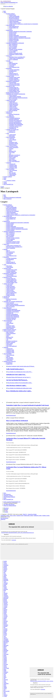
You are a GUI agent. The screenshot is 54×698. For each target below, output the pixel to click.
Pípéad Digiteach (13, 144)
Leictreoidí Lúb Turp (13, 127)
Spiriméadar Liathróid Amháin (15, 54)
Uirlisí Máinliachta (10, 116)
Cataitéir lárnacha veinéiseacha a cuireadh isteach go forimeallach (23, 23)
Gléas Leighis (13, 515)
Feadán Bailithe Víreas (14, 90)
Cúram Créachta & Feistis (12, 146)
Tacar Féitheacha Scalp (14, 67)
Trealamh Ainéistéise (13, 78)
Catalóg (5, 183)
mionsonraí (13, 415)
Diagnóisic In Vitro (10, 86)
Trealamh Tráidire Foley (14, 80)
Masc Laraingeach (13, 45)
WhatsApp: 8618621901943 (9, 505)
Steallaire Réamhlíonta (14, 18)
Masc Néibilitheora (13, 44)
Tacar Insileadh (12, 64)
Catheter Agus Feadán (11, 100)
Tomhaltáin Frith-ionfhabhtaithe (16, 124)
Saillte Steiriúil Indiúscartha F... (15, 369)
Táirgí (4, 12)
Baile (4, 11)
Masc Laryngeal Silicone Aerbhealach (17, 420)
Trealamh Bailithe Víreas (14, 91)
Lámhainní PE (12, 164)
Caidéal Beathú (12, 134)
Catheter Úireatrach (13, 105)
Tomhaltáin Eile (12, 128)
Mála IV (11, 62)
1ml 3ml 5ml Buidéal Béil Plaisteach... (17, 380)
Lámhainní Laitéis (13, 167)
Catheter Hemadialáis (13, 21)
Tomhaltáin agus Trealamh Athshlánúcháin (15, 94)
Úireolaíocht (9, 113)
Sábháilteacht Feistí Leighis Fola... (16, 374)
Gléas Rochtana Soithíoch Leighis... (16, 385)
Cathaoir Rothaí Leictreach (15, 96)
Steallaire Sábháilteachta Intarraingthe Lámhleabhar (20, 31)
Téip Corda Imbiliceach (14, 161)
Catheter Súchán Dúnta (14, 109)
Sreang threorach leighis (14, 85)
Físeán (4, 178)
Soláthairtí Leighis (38, 515)
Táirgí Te (25, 514)
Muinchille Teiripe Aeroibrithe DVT (17, 57)
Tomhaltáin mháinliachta (14, 118)
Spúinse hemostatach (13, 147)
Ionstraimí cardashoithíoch (15, 122)
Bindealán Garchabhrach (14, 155)
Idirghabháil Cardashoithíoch (12, 81)
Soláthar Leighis (45, 515)
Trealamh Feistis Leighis (14, 77)
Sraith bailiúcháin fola (14, 26)
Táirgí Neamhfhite (10, 169)
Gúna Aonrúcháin (13, 170)
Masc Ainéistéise (12, 48)
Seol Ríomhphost (4, 518)
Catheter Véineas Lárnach (15, 22)
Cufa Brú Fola (9, 111)
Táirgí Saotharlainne (10, 137)
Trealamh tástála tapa (13, 87)
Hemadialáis (9, 68)
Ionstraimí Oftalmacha (14, 119)
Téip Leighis (12, 152)
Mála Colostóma (12, 160)
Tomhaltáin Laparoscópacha (15, 125)
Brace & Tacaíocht (13, 99)
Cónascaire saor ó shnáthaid (15, 20)
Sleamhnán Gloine (13, 142)
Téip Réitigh (12, 158)
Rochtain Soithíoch (10, 13)
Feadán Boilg (12, 101)
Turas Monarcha (7, 494)
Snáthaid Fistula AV (13, 73)
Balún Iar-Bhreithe (13, 110)
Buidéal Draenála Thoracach (12, 92)
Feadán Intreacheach (13, 104)
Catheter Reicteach (13, 102)
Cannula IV (11, 65)
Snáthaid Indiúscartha (14, 39)
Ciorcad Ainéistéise (13, 50)
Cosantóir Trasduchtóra (14, 69)
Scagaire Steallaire (13, 41)
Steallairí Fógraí (19, 515)
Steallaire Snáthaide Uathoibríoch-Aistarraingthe (19, 37)
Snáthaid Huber (12, 15)
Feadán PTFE (12, 130)
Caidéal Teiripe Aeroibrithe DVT (16, 58)
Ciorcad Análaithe (13, 46)
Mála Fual (11, 115)
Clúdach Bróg (12, 175)
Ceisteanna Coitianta (10, 180)
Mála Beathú (12, 136)
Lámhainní (8, 162)
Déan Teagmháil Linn (8, 184)
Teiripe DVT (9, 55)
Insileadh (8, 60)
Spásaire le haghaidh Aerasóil (15, 53)
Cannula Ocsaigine (13, 108)
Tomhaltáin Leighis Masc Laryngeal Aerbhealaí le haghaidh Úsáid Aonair (27, 405)
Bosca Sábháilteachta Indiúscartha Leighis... (19, 391)
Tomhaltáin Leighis (5, 515)
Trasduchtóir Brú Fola (14, 74)
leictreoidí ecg (12, 132)
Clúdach (11, 171)
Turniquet (11, 148)
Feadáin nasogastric (10, 295)
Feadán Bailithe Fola (13, 27)
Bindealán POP (12, 151)
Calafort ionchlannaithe (14, 16)
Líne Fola (11, 72)
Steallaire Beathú (13, 32)
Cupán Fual (11, 138)
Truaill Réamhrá (12, 82)
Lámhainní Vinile (13, 165)
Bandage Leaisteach (13, 156)
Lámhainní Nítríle (13, 166)
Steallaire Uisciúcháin (14, 40)
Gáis (10, 153)
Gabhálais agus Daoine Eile (12, 129)
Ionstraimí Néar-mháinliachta (15, 120)
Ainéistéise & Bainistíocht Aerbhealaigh (15, 43)
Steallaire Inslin (12, 34)
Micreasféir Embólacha (14, 17)
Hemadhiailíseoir (13, 71)
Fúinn (4, 179)
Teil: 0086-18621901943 (8, 504)
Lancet (10, 29)
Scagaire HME (12, 51)
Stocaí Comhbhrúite (13, 59)
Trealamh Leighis (10, 76)
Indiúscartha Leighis (28, 515)
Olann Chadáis (12, 157)
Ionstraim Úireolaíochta (14, 114)
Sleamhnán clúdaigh (13, 143)
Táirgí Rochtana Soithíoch (9, 496)
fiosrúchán (8, 415)
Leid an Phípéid (12, 139)
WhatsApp (3, 519)
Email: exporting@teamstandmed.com (9, 2)
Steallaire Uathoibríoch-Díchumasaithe (17, 36)
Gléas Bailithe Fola (10, 25)
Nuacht (5, 181)
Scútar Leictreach (13, 95)
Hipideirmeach (9, 30)
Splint (10, 150)
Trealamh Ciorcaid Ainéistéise (15, 49)
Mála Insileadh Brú (13, 63)
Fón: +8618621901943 (6, 1)
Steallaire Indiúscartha (14, 35)
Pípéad (10, 141)
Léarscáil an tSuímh (32, 514)
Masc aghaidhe (12, 172)
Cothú (7, 133)
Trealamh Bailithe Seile (14, 88)
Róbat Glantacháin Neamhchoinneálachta (18, 97)
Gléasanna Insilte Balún (14, 83)
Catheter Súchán (12, 106)
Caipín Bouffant (12, 174)
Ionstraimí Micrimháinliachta (15, 123)
